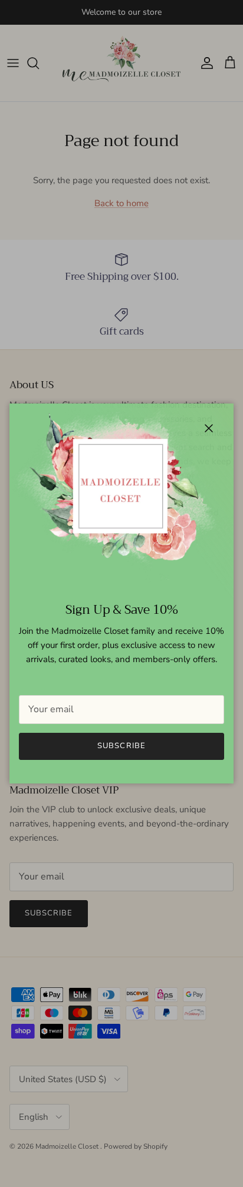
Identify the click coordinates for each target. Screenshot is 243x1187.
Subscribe (121, 745)
